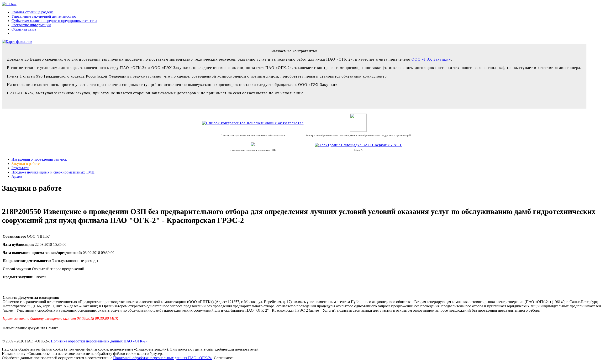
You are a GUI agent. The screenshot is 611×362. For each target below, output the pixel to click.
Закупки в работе (25, 164)
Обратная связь (23, 29)
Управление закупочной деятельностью (43, 16)
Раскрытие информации (31, 25)
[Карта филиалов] (17, 42)
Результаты (20, 168)
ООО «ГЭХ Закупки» (431, 59)
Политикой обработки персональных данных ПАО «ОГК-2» (162, 358)
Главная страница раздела (32, 12)
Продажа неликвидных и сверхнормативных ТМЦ (53, 172)
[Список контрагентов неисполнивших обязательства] (253, 123)
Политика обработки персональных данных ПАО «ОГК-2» (99, 341)
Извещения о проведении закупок (39, 159)
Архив (16, 176)
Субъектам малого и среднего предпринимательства (54, 21)
